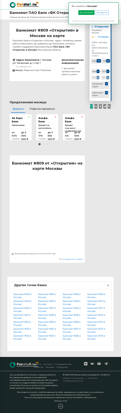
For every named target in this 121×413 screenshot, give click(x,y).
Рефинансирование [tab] (42, 108)
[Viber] (109, 106)
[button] (39, 144)
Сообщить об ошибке (72, 259)
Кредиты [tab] (18, 108)
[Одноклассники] (100, 106)
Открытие (101, 26)
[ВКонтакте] (95, 106)
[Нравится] (91, 106)
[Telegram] (104, 106)
